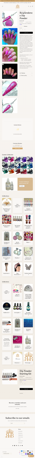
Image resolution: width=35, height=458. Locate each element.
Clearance (17, 362)
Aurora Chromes (17, 243)
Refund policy (20, 433)
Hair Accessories (17, 274)
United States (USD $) (6, 453)
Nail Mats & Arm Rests (17, 346)
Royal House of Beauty (25, 455)
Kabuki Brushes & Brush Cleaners (28, 227)
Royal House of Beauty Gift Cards (6, 210)
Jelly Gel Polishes (17, 295)
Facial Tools (6, 273)
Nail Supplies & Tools (6, 258)
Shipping (24, 377)
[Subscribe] (24, 423)
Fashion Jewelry (28, 273)
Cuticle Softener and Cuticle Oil (28, 347)
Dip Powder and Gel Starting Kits (6, 330)
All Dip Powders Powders (6, 226)
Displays (17, 257)
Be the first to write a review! (17, 136)
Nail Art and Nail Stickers (28, 258)
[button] (3, 6)
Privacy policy (20, 431)
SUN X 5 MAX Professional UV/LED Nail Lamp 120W (28, 296)
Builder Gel (6, 312)
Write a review (17, 148)
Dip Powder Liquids (17, 226)
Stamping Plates (28, 330)
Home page (27, 362)
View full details (22, 395)
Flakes (27, 242)
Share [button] (21, 70)
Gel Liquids (17, 312)
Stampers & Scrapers (6, 243)
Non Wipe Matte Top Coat (28, 313)
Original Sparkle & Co (28, 209)
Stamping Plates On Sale (6, 339)
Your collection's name (17, 205)
